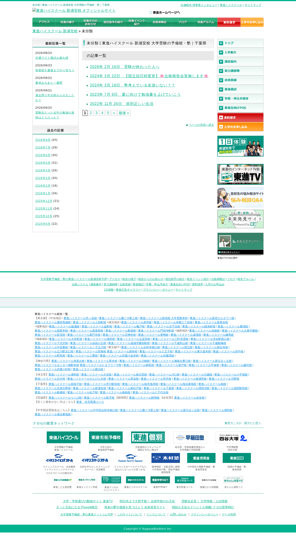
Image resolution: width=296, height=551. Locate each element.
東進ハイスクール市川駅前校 (102, 384)
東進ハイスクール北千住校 (163, 326)
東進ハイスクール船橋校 (50, 392)
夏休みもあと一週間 (48, 82)
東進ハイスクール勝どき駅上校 (118, 318)
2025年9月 (43, 223)
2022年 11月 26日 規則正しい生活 (122, 104)
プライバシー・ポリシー (158, 289)
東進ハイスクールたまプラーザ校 (100, 365)
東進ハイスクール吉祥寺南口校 (140, 347)
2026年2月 (43, 185)
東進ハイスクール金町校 (97, 326)
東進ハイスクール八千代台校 (151, 392)
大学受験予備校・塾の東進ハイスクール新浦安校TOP (73, 279)
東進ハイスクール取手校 (99, 397)
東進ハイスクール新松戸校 (125, 388)
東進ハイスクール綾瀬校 (64, 326)
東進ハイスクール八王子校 (156, 351)
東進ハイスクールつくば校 (65, 397)
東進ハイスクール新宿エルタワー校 (212, 318)
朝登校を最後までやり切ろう (54, 70)
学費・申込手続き (157, 284)
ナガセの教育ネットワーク (53, 423)
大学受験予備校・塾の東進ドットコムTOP (86, 514)
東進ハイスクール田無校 (91, 351)
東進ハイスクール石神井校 (119, 334)
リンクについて (156, 514)
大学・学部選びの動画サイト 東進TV (88, 501)
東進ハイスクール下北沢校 (51, 343)
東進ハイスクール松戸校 (82, 392)
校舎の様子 (129, 279)
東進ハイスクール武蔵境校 (157, 355)
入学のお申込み (215, 284)
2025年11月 (43, 208)
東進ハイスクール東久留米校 (193, 351)
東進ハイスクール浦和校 (64, 374)
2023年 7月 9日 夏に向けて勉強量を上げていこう (135, 94)
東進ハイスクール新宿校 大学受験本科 (164, 318)
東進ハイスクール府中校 (228, 351)
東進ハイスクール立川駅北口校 (54, 351)
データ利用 (229, 514)
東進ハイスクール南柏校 (115, 392)
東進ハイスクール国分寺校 (211, 347)
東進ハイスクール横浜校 (88, 369)
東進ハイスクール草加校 (123, 378)
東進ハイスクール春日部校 (130, 374)
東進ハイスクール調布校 (122, 351)
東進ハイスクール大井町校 (65, 339)
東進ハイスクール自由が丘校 (88, 343)
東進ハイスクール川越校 (197, 374)
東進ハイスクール (231, 5)
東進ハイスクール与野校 (224, 378)
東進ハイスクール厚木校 (102, 361)
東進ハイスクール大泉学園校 (240, 330)
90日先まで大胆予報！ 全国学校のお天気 (147, 501)
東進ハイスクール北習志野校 (53, 388)
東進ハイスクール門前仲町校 (156, 330)
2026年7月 (43, 147)
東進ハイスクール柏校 (212, 384)
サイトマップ (253, 5)
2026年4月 (43, 170)
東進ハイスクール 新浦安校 (55, 31)
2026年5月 (43, 162)
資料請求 (197, 284)
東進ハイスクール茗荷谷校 (211, 322)
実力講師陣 (110, 284)
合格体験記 (218, 279)
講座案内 (96, 284)
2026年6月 (43, 155)
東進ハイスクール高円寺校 (84, 334)
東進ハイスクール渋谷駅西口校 (210, 339)
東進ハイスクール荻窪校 (50, 334)
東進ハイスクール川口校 (164, 374)
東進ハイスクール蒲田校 (99, 339)
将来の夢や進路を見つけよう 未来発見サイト (134, 507)
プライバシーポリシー (205, 514)
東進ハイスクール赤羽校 (136, 322)
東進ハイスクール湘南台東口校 (171, 361)
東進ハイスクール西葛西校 (86, 330)
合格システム (80, 284)
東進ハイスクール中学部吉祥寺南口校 (94, 410)
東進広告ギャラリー (230, 252)
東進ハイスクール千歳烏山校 (170, 343)
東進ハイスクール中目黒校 (51, 347)
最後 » (124, 113)
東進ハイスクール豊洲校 (233, 326)
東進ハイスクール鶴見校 (138, 365)
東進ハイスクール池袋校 (204, 330)
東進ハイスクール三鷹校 (82, 355)
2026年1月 (43, 193)
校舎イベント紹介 (198, 279)
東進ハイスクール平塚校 (204, 365)
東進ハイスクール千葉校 (159, 388)
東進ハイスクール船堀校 (120, 330)
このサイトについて (129, 514)
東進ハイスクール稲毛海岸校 (140, 384)
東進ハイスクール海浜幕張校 (178, 384)
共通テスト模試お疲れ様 (51, 57)
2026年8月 (43, 140)
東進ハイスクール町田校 (50, 355)
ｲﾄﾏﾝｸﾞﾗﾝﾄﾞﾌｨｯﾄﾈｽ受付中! (59, 473)
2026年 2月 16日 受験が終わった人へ (125, 67)
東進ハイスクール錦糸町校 (199, 326)
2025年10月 (43, 216)
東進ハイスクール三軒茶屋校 (170, 339)
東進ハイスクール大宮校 (96, 374)
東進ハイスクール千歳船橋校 (208, 343)
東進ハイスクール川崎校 (134, 361)
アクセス (114, 279)
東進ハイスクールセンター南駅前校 (57, 365)
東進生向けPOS (180, 284)
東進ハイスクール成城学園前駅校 (129, 343)
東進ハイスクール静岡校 (144, 397)
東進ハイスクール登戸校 (171, 365)
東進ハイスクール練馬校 (218, 334)
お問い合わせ (178, 514)
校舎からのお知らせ (150, 279)
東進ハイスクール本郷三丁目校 (173, 322)
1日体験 (109, 289)
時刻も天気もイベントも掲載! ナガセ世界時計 (203, 507)
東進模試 (138, 284)
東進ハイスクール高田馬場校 (53, 322)
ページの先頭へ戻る (201, 124)
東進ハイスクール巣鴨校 (153, 334)
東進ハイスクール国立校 (177, 347)
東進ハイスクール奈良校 (189, 397)
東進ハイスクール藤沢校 (236, 365)
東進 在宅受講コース (90, 401)
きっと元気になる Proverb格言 (77, 507)
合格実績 (125, 284)
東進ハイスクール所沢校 (156, 378)
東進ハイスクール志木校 (50, 378)
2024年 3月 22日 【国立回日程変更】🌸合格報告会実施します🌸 (149, 76)
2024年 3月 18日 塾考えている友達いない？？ (132, 85)
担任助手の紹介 (175, 279)
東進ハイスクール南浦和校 (190, 378)
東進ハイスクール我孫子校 (65, 384)
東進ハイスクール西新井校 (51, 330)
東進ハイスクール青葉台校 (68, 361)
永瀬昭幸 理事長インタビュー (199, 5)
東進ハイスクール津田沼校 (193, 388)
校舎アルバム (245, 279)
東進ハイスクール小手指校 (231, 374)
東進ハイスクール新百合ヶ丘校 (212, 361)
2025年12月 (43, 201)
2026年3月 (43, 178)
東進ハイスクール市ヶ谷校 (80, 318)
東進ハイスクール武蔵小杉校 (53, 369)
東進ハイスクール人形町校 (89, 322)
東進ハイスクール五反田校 (133, 339)
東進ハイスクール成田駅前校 (230, 388)
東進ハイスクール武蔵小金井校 (119, 355)
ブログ (231, 279)
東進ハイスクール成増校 (186, 334)
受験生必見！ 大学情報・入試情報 (205, 501)
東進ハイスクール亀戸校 (129, 326)
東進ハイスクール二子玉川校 (88, 347)
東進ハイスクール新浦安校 (89, 388)
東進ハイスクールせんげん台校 (86, 378)
